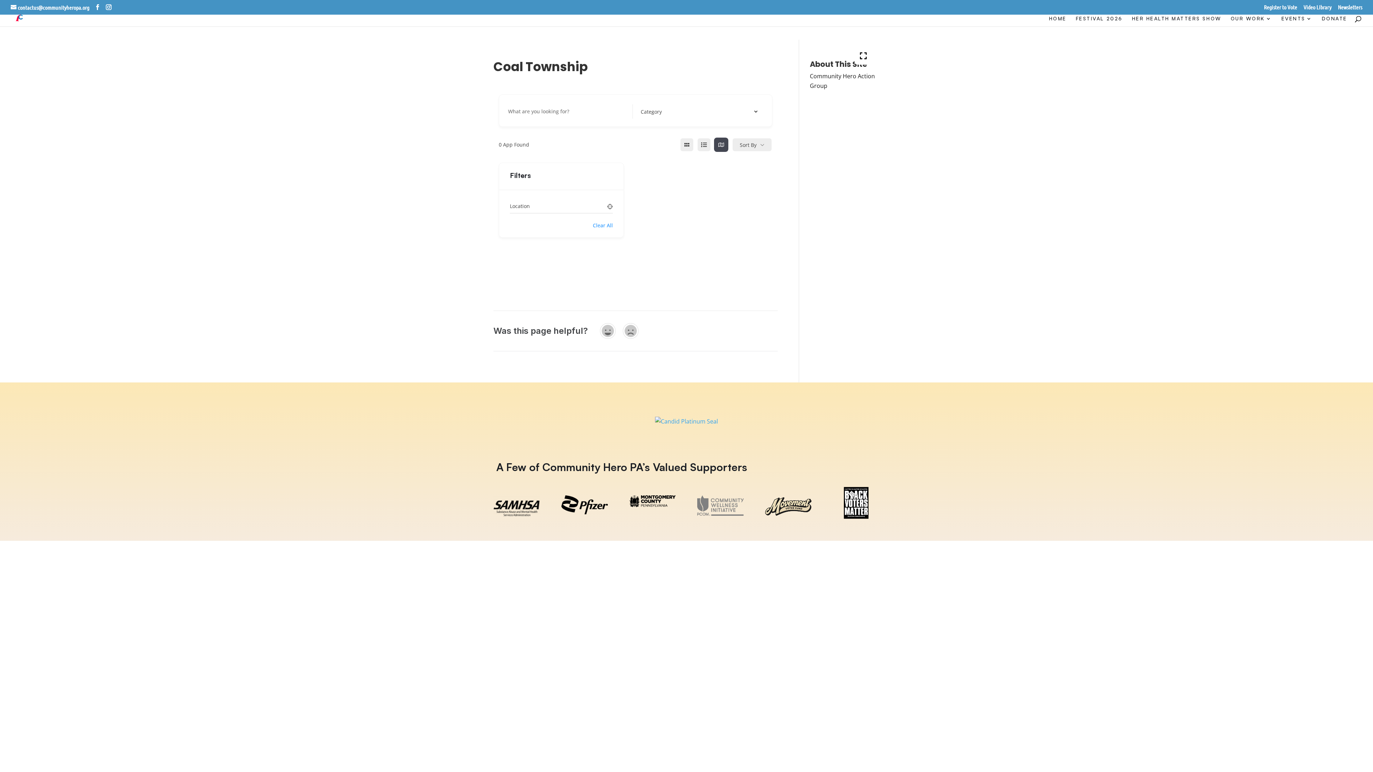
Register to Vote (1280, 7)
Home (1058, 18)
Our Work (1248, 18)
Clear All (603, 225)
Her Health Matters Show (1176, 18)
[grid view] (687, 145)
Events (1293, 18)
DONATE (1334, 18)
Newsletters (1350, 7)
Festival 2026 (1099, 18)
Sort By (748, 145)
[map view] (721, 145)
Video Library (1318, 7)
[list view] (704, 145)
